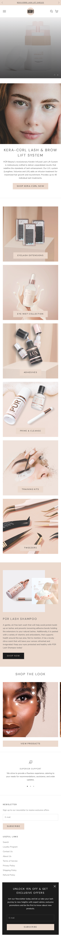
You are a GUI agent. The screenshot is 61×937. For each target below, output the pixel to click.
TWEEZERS (30, 570)
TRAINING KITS (30, 511)
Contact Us (8, 873)
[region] (30, 59)
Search (6, 864)
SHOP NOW (13, 678)
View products (30, 765)
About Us (7, 878)
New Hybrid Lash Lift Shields (30, 2)
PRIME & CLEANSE (30, 453)
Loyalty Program (10, 869)
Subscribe (30, 927)
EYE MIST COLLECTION (30, 336)
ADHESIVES (30, 394)
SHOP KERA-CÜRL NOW (30, 208)
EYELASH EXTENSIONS (30, 277)
